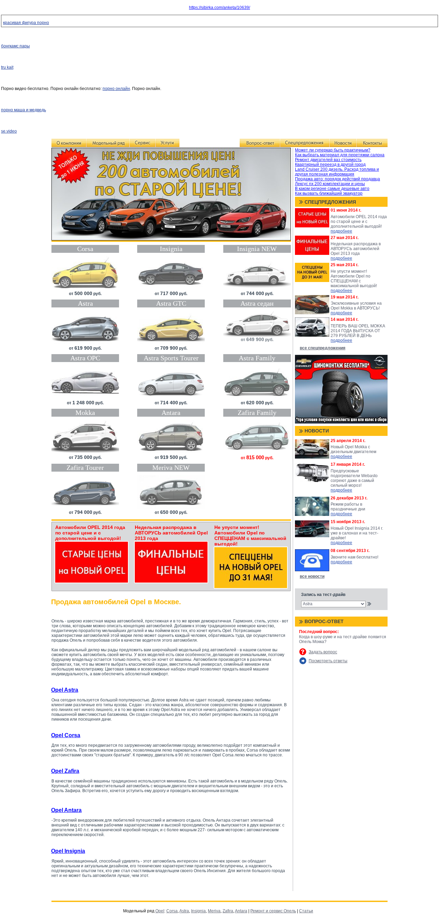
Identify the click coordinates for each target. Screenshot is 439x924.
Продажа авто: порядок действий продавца (337, 179)
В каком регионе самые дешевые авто (332, 188)
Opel (159, 911)
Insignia (198, 911)
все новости (312, 576)
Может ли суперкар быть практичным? (332, 150)
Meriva (214, 911)
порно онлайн (116, 88)
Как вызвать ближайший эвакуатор (329, 193)
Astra (184, 911)
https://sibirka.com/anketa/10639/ (219, 7)
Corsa (172, 911)
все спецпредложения (322, 348)
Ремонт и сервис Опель (273, 911)
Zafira (228, 911)
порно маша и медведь (23, 110)
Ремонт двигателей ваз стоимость (328, 159)
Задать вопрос (323, 652)
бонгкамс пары (15, 46)
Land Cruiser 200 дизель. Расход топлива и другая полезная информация (337, 172)
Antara (241, 911)
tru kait (7, 67)
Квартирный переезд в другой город (330, 164)
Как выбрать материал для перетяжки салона (339, 155)
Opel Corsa (65, 735)
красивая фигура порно (26, 22)
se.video (9, 131)
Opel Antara (66, 810)
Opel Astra (64, 690)
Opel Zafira (65, 771)
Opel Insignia (68, 851)
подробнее (341, 231)
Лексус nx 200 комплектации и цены (330, 183)
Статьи (306, 911)
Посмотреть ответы (328, 660)
